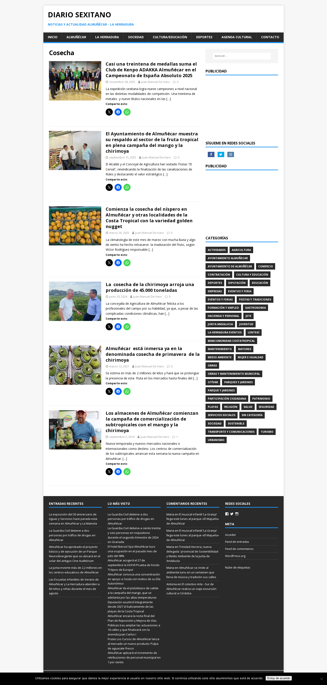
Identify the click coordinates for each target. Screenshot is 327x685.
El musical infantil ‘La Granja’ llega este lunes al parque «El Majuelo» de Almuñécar (192, 519)
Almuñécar (76, 37)
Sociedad (136, 37)
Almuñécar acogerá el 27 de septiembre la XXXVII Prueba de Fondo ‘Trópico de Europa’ (133, 565)
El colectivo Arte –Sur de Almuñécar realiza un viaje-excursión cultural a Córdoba (191, 588)
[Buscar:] (242, 56)
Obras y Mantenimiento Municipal (234, 374)
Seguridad (266, 407)
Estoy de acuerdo (278, 678)
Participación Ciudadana (227, 399)
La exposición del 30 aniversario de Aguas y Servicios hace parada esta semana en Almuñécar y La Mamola (73, 519)
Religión (230, 407)
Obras (212, 365)
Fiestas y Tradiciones (255, 299)
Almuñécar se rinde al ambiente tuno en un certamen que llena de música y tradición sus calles (191, 572)
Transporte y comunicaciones (231, 432)
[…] (168, 99)
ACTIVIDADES (217, 250)
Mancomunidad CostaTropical (231, 341)
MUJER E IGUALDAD (250, 357)
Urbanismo (216, 440)
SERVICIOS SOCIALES (221, 415)
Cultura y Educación (252, 274)
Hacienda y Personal (223, 316)
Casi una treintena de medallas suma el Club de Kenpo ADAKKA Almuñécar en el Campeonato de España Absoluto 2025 (151, 69)
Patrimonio (261, 399)
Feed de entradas (237, 542)
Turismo (267, 432)
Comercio (265, 266)
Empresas (215, 291)
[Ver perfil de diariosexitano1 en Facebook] (227, 514)
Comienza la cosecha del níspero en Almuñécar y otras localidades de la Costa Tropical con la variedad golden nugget (149, 217)
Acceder (230, 535)
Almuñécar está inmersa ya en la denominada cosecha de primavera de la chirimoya (153, 354)
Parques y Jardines (238, 382)
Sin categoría (252, 415)
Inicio (52, 37)
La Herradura (107, 37)
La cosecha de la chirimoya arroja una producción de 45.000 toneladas (150, 287)
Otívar (213, 382)
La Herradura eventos (225, 332)
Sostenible (236, 423)
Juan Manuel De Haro (155, 82)
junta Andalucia (220, 324)
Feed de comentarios (239, 549)
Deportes (204, 37)
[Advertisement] (242, 107)
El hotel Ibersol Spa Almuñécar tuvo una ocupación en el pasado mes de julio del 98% (132, 551)
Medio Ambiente (220, 357)
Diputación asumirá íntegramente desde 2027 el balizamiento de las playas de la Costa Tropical (130, 606)
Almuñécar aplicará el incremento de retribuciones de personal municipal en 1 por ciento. (134, 657)
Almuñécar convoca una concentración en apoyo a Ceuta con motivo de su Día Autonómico (134, 579)
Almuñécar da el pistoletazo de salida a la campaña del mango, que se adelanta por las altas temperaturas (133, 592)
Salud (248, 407)
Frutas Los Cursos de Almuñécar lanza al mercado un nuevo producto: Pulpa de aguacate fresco (133, 643)
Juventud (246, 324)
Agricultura (241, 250)
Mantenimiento (220, 349)
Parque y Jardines (221, 390)
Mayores (244, 349)
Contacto (270, 37)
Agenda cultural (237, 37)
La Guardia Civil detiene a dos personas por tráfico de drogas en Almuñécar (72, 535)
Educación (260, 283)
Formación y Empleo (223, 308)
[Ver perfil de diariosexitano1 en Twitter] (232, 514)
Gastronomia (255, 308)
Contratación (219, 274)
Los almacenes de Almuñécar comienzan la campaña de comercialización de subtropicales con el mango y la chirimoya (152, 421)
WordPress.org (235, 556)
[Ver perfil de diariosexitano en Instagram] (237, 514)
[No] (321, 679)
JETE (248, 316)
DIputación (237, 283)
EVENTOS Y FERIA (239, 291)
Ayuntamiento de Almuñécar (230, 266)
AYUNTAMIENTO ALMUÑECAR (228, 258)
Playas (213, 407)
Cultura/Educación (170, 37)
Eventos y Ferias (220, 299)
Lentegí (253, 332)
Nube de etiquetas (237, 567)
